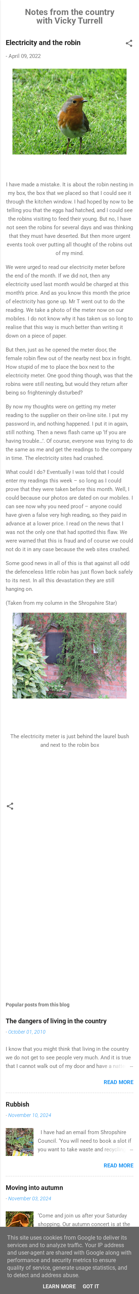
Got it (91, 1286)
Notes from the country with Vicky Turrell (69, 16)
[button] (129, 44)
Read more (118, 1082)
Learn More (59, 1286)
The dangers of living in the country (56, 1021)
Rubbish (17, 1104)
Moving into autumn (34, 1187)
